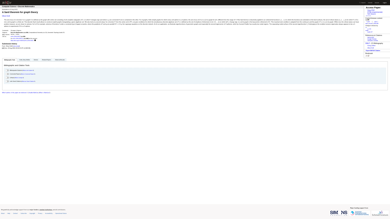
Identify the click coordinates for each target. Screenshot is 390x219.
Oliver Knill (6, 16)
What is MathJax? (44, 92)
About (3, 213)
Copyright (32, 213)
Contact (15, 213)
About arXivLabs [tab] (60, 60)
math (366, 30)
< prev (368, 21)
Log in (385, 3)
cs (366, 27)
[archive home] (6, 3)
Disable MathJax (33, 92)
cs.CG (369, 29)
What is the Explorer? (28, 70)
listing (369, 45)
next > (376, 21)
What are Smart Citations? (28, 81)
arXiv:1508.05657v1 (18, 38)
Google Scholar (371, 39)
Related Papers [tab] (46, 60)
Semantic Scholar (372, 40)
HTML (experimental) (374, 12)
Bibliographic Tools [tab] (9, 60)
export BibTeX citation (373, 50)
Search (363, 3)
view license (368, 15)
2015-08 (376, 23)
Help (8, 213)
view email (16, 46)
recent (371, 23)
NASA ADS (370, 37)
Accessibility (49, 213)
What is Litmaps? (19, 77)
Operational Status (61, 213)
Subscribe (24, 213)
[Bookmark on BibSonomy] (366, 56)
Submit (370, 3)
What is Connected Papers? (28, 74)
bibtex (374, 45)
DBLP (367, 43)
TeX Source (371, 14)
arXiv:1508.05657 (16, 36)
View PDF (371, 10)
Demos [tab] (36, 60)
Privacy (40, 213)
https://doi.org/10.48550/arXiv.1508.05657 (22, 40)
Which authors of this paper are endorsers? (14, 92)
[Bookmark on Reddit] (368, 56)
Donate (377, 3)
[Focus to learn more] (35, 40)
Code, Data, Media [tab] (24, 60)
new (366, 23)
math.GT (370, 32)
